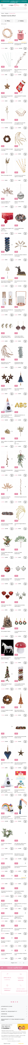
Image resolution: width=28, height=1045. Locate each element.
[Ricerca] (25, 8)
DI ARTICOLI (7, 1021)
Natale (6, 13)
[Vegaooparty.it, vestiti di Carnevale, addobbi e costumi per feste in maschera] (14, 4)
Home (2, 13)
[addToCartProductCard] (11, 48)
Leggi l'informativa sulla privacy (7, 1038)
